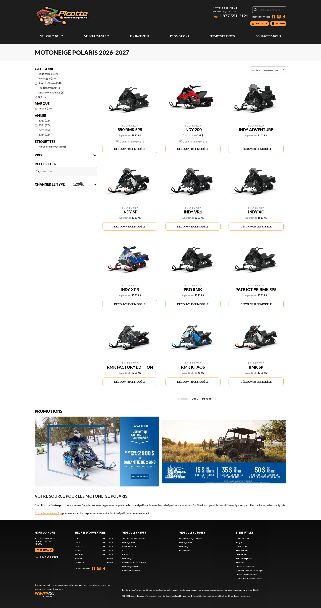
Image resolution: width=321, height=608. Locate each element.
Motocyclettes (128, 542)
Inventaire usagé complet (190, 538)
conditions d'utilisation (216, 596)
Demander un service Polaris (249, 578)
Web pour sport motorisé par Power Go (92, 585)
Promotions (179, 36)
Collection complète (131, 570)
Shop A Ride (57, 589)
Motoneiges (127, 558)
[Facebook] (274, 17)
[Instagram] (279, 17)
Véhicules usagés (97, 36)
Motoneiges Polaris (131, 566)
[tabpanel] (94, 550)
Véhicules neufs (52, 36)
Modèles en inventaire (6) (52, 146)
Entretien (240, 562)
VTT (124, 550)
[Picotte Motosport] (76, 16)
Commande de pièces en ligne (249, 570)
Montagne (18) (47, 78)
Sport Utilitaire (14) (49, 83)
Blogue (239, 542)
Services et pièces (222, 36)
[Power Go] (72, 594)
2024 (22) (44, 134)
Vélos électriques (130, 546)
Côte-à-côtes (128, 554)
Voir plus (39, 96)
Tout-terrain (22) (48, 73)
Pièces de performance (246, 574)
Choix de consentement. (239, 596)
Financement (139, 36)
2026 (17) (44, 125)
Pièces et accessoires (245, 566)
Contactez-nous (268, 36)
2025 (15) (44, 129)
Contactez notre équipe (48, 513)
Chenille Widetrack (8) (51, 92)
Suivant (206, 398)
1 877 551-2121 (234, 15)
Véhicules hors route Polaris (134, 562)
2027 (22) (44, 120)
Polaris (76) (45, 108)
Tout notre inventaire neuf (134, 538)
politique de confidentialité (189, 596)
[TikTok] (284, 17)
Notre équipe (242, 546)
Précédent (181, 398)
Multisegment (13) (49, 87)
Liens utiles (244, 532)
